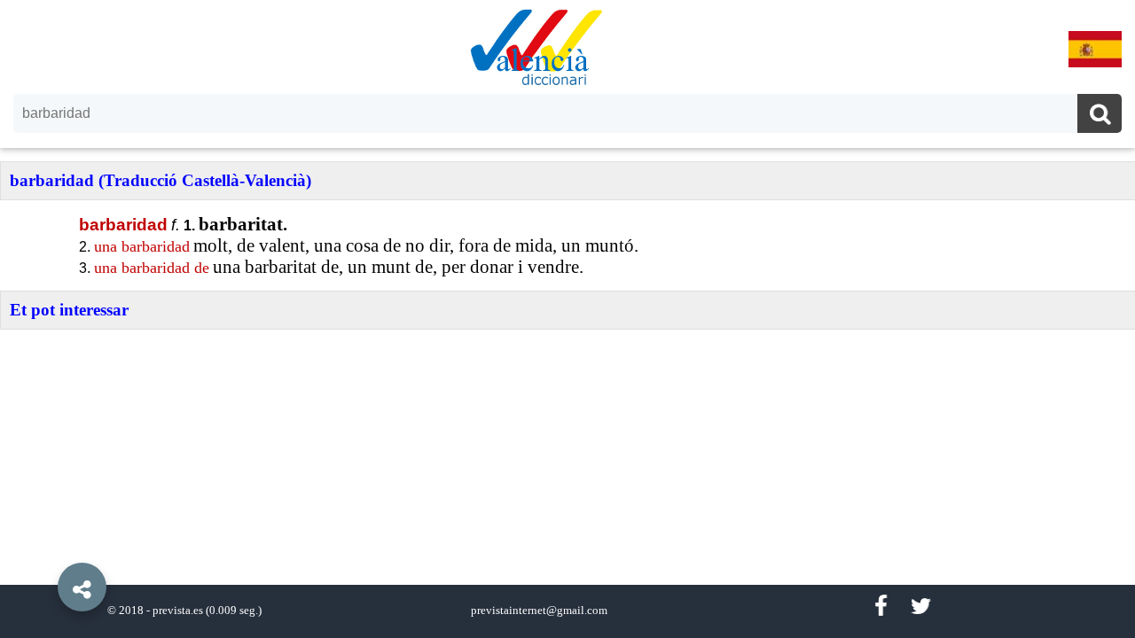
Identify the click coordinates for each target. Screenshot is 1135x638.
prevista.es (178, 610)
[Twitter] (921, 606)
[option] (567, 319)
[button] (44, 546)
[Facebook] (880, 606)
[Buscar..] (1099, 115)
